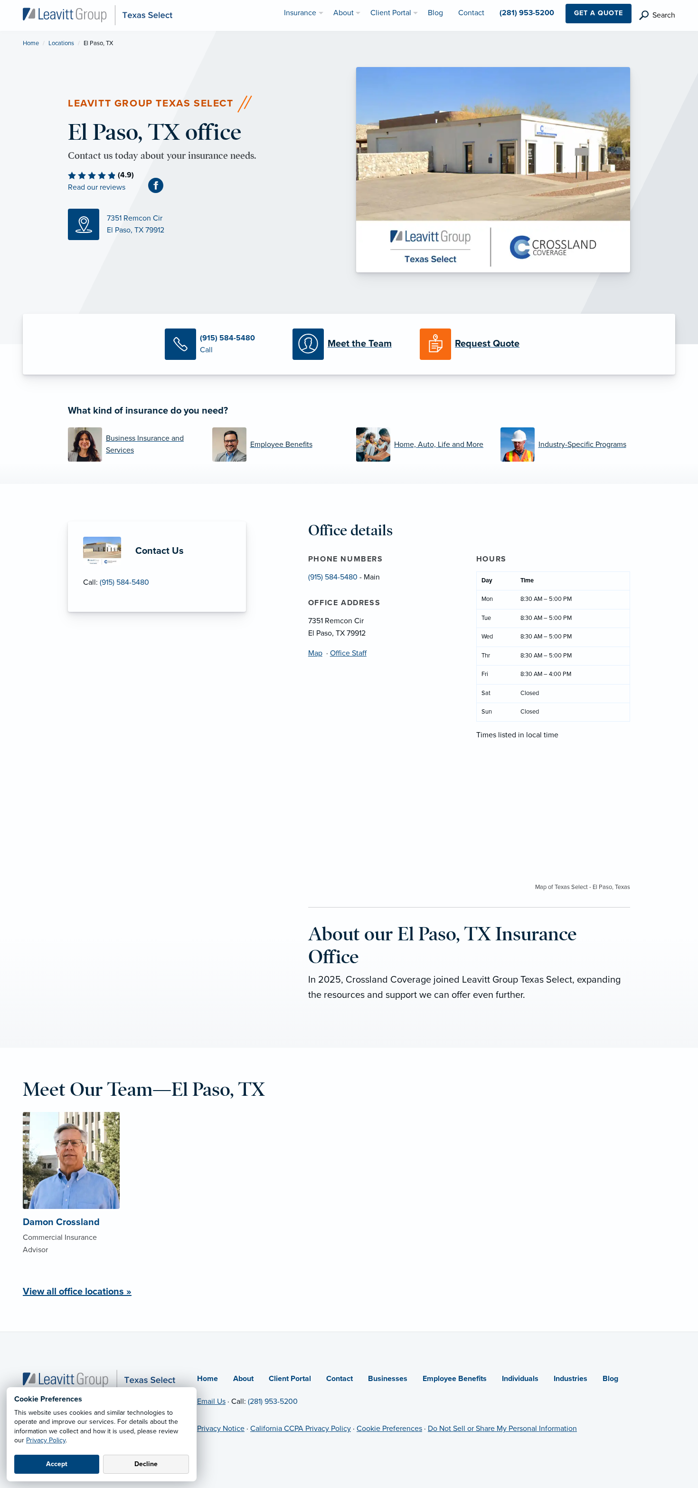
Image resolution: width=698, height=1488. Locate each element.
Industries (570, 1378)
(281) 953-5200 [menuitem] (527, 13)
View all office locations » (77, 1291)
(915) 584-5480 (124, 582)
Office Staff (348, 653)
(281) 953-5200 (273, 1401)
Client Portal (290, 1378)
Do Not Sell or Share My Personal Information (502, 1428)
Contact (339, 1378)
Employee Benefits (455, 1378)
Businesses (387, 1378)
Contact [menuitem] (471, 13)
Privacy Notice (221, 1428)
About (243, 1378)
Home (31, 43)
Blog (610, 1378)
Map (315, 653)
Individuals (520, 1378)
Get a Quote (598, 13)
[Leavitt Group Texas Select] (97, 14)
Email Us (211, 1401)
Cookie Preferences (389, 1428)
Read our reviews (96, 187)
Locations (61, 43)
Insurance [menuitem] (300, 13)
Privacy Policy (46, 1440)
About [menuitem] (343, 13)
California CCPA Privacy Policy (300, 1428)
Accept (56, 1464)
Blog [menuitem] (435, 13)
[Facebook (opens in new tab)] (159, 185)
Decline (146, 1464)
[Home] (99, 1379)
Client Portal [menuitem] (390, 13)
